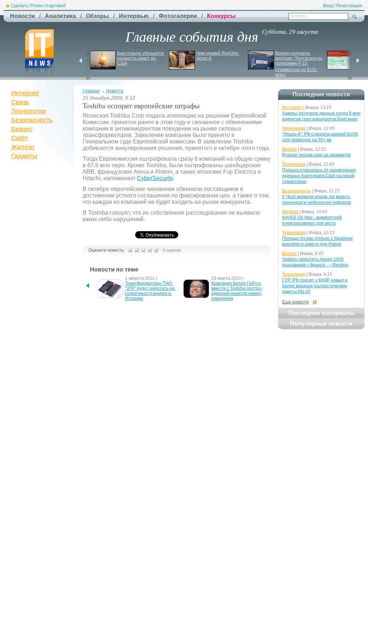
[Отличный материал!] (156, 250)
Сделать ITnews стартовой (38, 5)
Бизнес (21, 129)
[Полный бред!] (130, 250)
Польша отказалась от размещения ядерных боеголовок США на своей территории (319, 176)
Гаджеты (24, 156)
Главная (91, 90)
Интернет (25, 93)
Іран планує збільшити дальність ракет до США (141, 58)
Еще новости (295, 302)
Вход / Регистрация (342, 5)
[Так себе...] (143, 250)
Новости (114, 90)
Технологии (28, 111)
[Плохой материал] (136, 250)
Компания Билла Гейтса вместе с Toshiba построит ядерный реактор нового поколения (239, 291)
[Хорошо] (149, 250)
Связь (20, 102)
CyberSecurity (155, 178)
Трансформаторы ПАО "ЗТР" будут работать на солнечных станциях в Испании (150, 291)
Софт (19, 138)
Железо (22, 147)
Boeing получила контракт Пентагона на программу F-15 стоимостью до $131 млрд (299, 64)
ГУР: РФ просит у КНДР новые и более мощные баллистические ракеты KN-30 (315, 286)
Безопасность (31, 120)
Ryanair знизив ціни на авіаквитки (316, 154)
